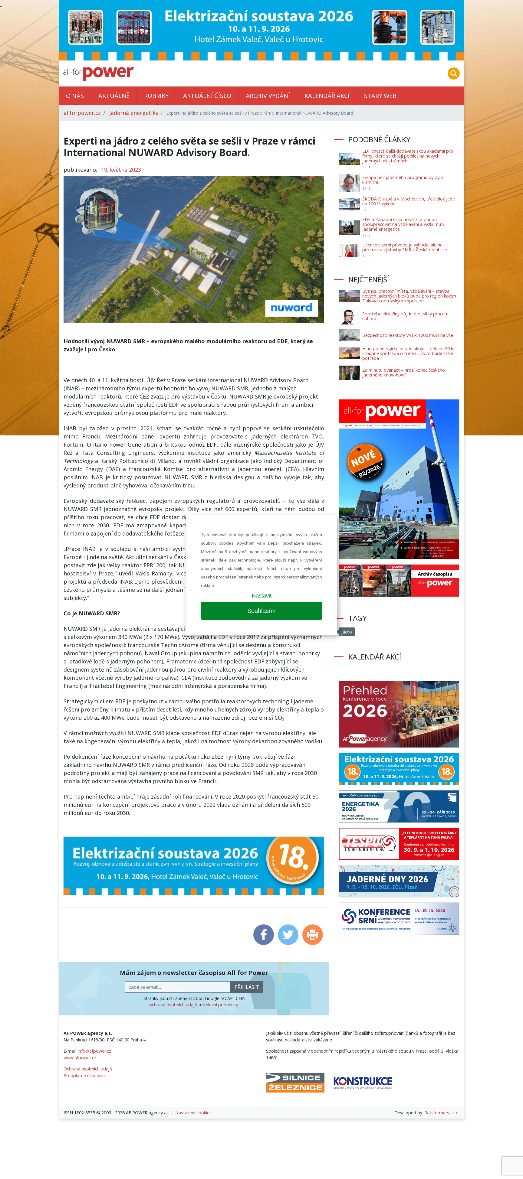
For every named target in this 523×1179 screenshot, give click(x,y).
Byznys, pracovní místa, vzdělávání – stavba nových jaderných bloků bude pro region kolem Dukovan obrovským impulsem (409, 296)
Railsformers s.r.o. (441, 1112)
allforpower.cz (82, 112)
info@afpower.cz (94, 1051)
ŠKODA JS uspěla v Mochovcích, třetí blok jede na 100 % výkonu (408, 201)
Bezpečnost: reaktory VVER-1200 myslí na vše (407, 335)
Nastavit (261, 596)
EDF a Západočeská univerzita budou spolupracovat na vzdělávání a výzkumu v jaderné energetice (403, 224)
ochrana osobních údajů (173, 1005)
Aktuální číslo (207, 96)
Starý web (380, 96)
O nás (75, 96)
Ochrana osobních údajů (88, 1069)
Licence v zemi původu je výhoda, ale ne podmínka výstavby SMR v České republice (404, 247)
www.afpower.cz (80, 1057)
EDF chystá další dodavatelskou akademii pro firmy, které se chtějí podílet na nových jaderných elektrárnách (407, 156)
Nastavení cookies (193, 1112)
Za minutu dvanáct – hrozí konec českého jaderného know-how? (403, 372)
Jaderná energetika (134, 112)
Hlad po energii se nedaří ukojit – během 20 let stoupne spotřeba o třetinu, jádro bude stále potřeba (409, 353)
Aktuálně (114, 96)
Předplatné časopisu (84, 1075)
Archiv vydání (268, 96)
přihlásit (247, 987)
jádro (346, 632)
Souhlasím (261, 610)
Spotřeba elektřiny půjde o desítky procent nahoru (405, 316)
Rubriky (156, 96)
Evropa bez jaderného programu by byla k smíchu (402, 179)
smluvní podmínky (220, 1005)
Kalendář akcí (327, 96)
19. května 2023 (121, 169)
